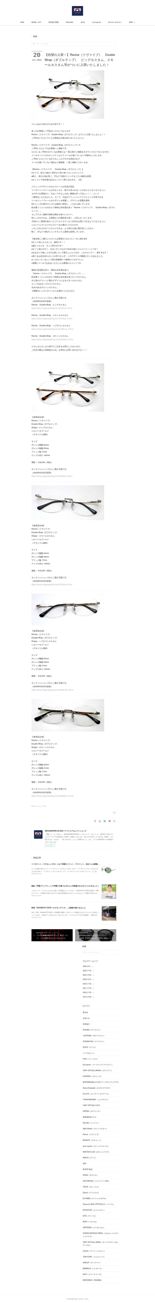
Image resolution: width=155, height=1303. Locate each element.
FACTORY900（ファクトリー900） (96, 1181)
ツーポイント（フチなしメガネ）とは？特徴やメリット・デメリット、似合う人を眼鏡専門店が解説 (69, 864)
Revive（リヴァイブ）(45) (38, 806)
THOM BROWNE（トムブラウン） (96, 1099)
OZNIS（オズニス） (90, 1175)
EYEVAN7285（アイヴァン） (94, 1041)
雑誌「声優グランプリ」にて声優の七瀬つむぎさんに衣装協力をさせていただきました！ (65, 886)
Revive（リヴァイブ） (91, 1134)
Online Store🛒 (115, 22)
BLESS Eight (88, 1169)
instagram (96, 22)
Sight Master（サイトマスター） (95, 1128)
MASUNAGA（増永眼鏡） (93, 1280)
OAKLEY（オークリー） (92, 1262)
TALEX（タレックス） (91, 1186)
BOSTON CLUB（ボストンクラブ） (96, 1152)
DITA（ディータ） (90, 1216)
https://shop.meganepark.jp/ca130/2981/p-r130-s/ (52, 329)
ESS (84, 1163)
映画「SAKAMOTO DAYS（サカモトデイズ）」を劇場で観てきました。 (59, 907)
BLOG (83, 22)
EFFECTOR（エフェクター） (94, 1210)
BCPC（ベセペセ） (90, 1221)
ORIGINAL (70, 22)
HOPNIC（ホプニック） (92, 1111)
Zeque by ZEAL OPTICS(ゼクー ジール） (99, 1204)
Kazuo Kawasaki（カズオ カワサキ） (97, 1088)
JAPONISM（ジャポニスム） (94, 1227)
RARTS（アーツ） (90, 1157)
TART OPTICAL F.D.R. (91, 1105)
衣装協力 (86, 1024)
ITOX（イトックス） (90, 1059)
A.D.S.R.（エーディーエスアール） (96, 1093)
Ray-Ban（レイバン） (91, 1123)
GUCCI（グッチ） (90, 1047)
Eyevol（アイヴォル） (91, 1192)
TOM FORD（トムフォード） (94, 1256)
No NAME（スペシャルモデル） (95, 1198)
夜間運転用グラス (89, 1117)
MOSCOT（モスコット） (92, 1140)
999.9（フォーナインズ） (92, 1274)
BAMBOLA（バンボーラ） (93, 1268)
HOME (22, 22)
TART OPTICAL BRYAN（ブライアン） (98, 1070)
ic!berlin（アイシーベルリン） (94, 1251)
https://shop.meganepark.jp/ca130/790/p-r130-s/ (51, 318)
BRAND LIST (36, 22)
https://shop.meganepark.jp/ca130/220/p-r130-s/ (51, 308)
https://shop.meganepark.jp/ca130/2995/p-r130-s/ (52, 339)
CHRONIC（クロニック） (93, 1076)
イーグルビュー (89, 1053)
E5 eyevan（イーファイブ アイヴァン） (98, 1064)
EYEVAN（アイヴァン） (92, 1030)
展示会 (85, 1012)
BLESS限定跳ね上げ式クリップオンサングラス (101, 1082)
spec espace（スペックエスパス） (96, 1146)
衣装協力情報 (53, 22)
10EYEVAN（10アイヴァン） (94, 1035)
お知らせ (86, 1018)
